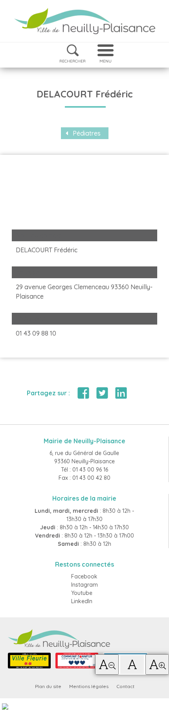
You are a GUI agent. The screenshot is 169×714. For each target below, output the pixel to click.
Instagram (84, 584)
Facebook (84, 576)
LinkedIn (81, 601)
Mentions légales (88, 686)
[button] (107, 664)
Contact (125, 686)
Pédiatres (87, 133)
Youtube (81, 593)
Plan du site (48, 686)
